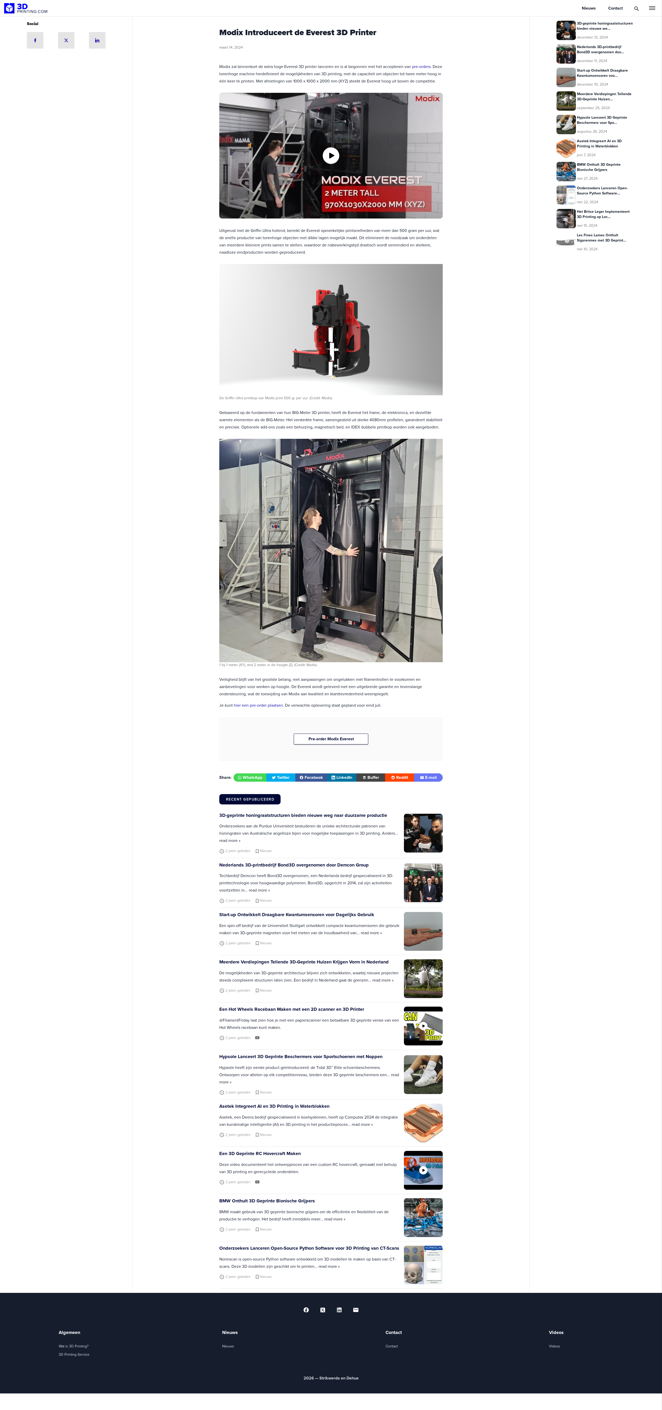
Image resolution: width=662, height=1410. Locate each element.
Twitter (283, 777)
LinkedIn (344, 777)
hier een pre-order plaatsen (258, 705)
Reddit (402, 777)
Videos (554, 1346)
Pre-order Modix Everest (331, 739)
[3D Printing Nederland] (26, 8)
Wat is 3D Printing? (73, 1346)
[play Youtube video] (331, 155)
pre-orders (421, 66)
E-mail (431, 777)
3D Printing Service (74, 1354)
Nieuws (228, 1346)
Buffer (373, 777)
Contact (392, 1346)
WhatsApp (252, 777)
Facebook (314, 777)
